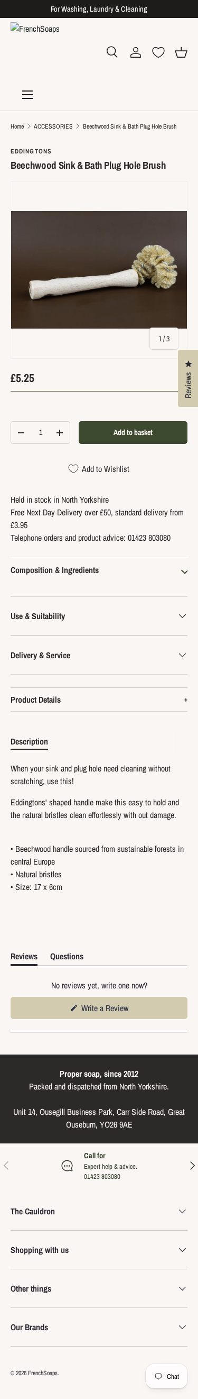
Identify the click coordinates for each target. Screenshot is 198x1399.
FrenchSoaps (43, 1373)
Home (17, 126)
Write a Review (106, 1010)
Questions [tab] (66, 958)
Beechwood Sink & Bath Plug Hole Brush (129, 126)
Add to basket (133, 432)
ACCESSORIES (53, 126)
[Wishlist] (158, 52)
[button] (181, 52)
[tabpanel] (99, 827)
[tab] (29, 741)
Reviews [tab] (24, 958)
